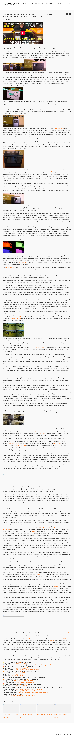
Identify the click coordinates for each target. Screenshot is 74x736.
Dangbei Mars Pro (54, 171)
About (18, 5)
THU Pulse (26, 3)
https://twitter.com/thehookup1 (29, 691)
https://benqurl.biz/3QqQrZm (24, 682)
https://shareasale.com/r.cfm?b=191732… (29, 669)
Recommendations (38, 3)
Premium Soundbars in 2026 (44, 714)
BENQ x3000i (40, 255)
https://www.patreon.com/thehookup (22, 695)
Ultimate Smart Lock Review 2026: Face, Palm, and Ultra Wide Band (10, 716)
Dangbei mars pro (30, 315)
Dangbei (56, 586)
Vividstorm (39, 300)
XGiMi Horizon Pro (24, 428)
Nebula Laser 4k (43, 527)
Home (18, 3)
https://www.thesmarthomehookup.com (28, 689)
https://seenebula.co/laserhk (22, 675)
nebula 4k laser (18, 316)
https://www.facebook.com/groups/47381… (33, 692)
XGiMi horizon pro (15, 318)
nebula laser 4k (9, 267)
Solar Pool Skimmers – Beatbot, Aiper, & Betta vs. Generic (27, 716)
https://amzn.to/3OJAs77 (19, 663)
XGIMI (28, 638)
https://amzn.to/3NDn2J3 (19, 674)
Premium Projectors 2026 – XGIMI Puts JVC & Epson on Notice (61, 716)
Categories (50, 3)
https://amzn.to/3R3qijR (19, 668)
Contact (26, 5)
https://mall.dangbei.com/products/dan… (42, 665)
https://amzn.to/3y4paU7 (19, 685)
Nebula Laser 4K (24, 430)
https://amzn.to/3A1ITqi (19, 673)
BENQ (34, 531)
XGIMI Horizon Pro (39, 205)
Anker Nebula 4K (59, 128)
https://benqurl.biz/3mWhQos (24, 681)
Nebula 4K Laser (34, 356)
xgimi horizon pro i (37, 581)
